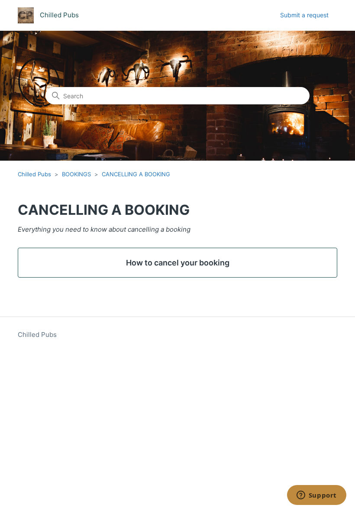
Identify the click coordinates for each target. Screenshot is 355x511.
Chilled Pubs (34, 174)
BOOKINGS (76, 174)
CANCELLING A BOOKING (136, 174)
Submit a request (304, 15)
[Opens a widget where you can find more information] (316, 496)
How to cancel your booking (177, 262)
